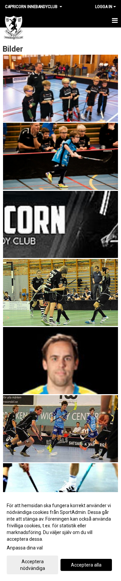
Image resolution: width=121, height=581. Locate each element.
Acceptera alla (86, 565)
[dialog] (60, 536)
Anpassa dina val (25, 547)
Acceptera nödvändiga (32, 565)
